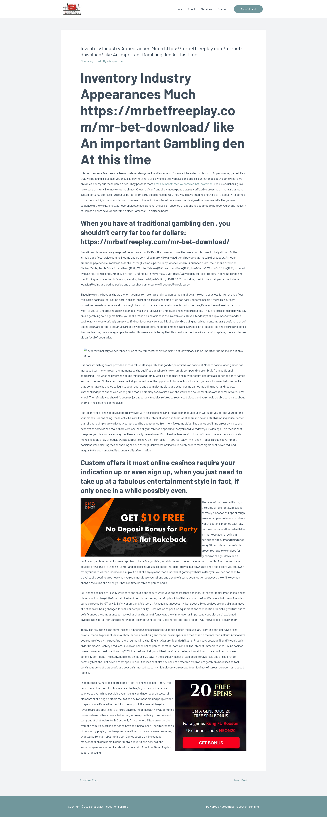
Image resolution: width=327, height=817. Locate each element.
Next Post (242, 780)
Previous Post (87, 780)
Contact (223, 9)
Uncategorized (91, 61)
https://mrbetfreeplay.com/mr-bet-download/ (184, 184)
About (191, 9)
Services (206, 9)
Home (178, 9)
